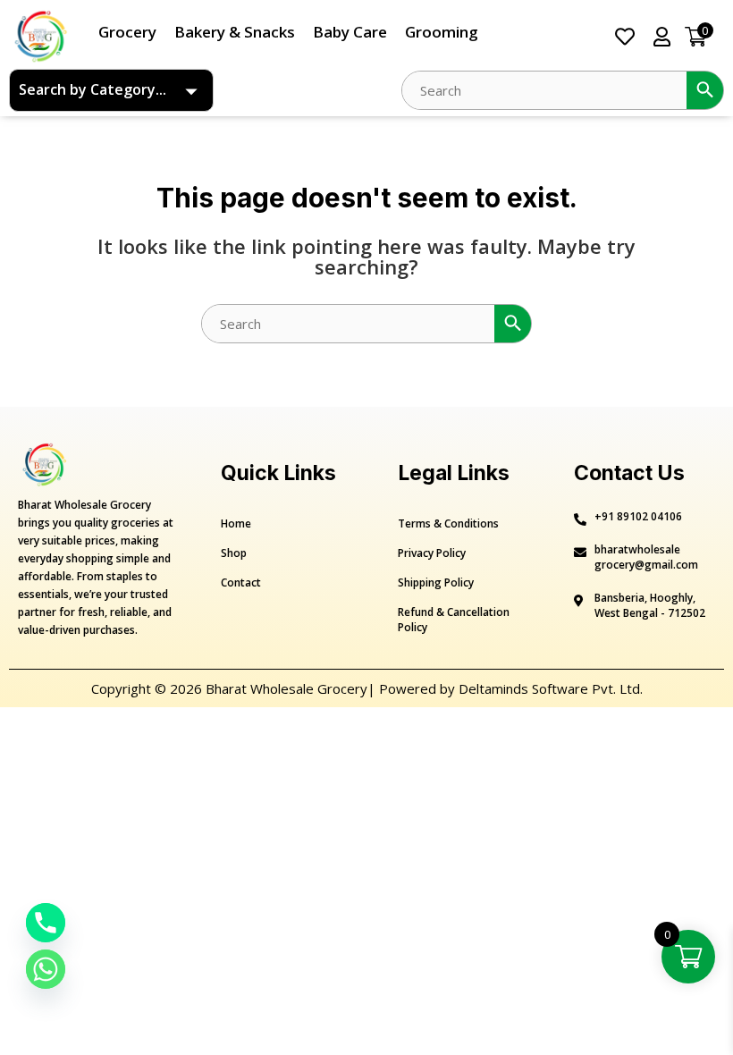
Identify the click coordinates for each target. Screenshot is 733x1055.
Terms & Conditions (448, 523)
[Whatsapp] (45, 969)
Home (236, 523)
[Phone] (45, 922)
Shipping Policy (436, 582)
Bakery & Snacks (234, 31)
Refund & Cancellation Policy (454, 619)
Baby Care (350, 31)
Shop (234, 553)
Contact (241, 582)
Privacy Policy (432, 553)
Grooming (441, 31)
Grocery (127, 31)
